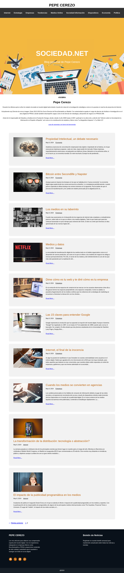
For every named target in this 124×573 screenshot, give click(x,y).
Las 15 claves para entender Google (68, 314)
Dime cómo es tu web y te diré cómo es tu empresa (77, 279)
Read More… (50, 158)
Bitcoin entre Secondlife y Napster (66, 174)
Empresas (59, 213)
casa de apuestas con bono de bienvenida (62, 124)
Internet (25, 445)
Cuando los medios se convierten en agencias (74, 384)
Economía (59, 142)
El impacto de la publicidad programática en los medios (47, 494)
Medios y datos (55, 244)
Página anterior (16, 523)
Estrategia (59, 283)
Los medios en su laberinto (62, 209)
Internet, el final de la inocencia (65, 349)
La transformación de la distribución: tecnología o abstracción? (51, 441)
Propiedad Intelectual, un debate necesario (72, 138)
